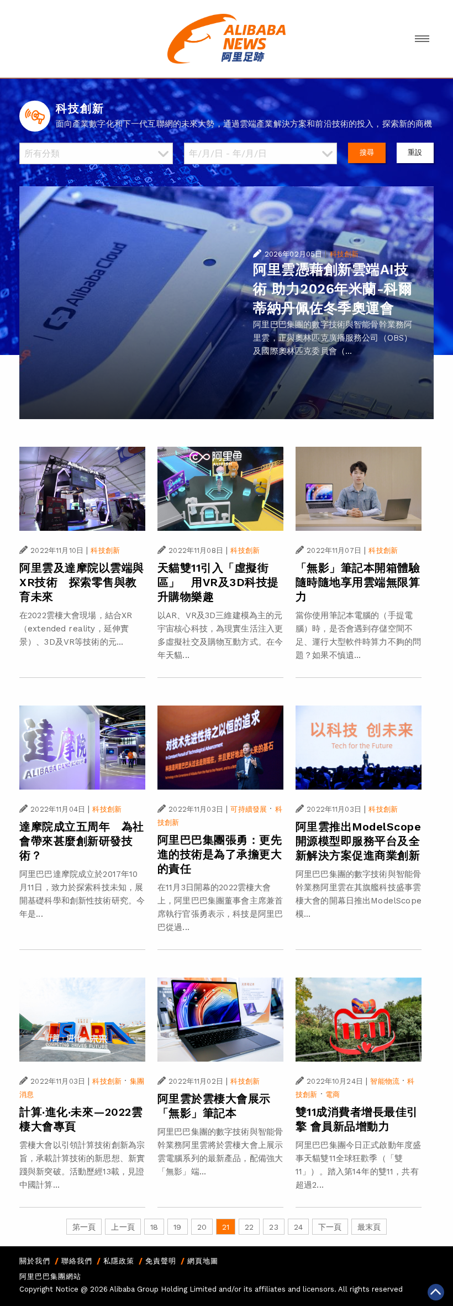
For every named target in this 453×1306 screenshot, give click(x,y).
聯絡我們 (76, 1261)
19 (177, 1227)
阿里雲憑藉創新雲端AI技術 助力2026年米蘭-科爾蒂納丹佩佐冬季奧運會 (332, 289)
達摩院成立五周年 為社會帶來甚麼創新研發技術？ (81, 841)
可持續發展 (248, 809)
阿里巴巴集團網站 (50, 1276)
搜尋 (367, 152)
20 (202, 1227)
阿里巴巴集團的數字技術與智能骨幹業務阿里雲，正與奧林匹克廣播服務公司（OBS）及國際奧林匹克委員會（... (332, 338)
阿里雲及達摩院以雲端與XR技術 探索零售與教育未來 (81, 582)
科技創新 (344, 254)
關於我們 (34, 1261)
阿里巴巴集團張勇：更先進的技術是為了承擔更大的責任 (219, 854)
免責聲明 (160, 1261)
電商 (332, 1094)
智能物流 (384, 1081)
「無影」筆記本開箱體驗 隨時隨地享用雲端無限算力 (358, 582)
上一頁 (122, 1227)
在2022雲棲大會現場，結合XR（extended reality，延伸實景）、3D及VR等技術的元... (75, 628)
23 (273, 1227)
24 (298, 1227)
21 (225, 1227)
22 (249, 1227)
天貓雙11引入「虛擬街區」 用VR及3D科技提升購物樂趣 (218, 582)
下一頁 (329, 1227)
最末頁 (369, 1227)
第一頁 (84, 1227)
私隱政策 (118, 1261)
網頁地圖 (202, 1261)
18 (154, 1227)
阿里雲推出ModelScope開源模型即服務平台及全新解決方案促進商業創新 (359, 841)
